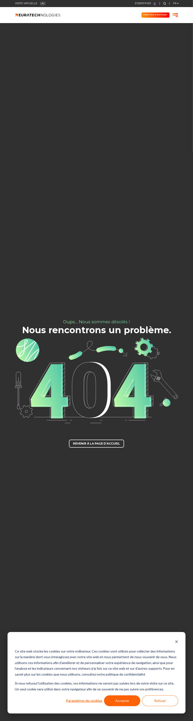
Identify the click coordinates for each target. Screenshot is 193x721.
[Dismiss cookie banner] (176, 642)
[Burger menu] (175, 15)
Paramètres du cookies (84, 701)
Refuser (160, 701)
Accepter (122, 701)
